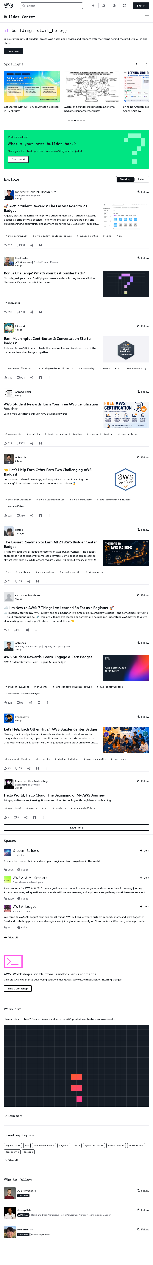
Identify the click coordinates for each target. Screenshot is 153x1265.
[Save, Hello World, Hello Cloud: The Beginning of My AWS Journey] (34, 817)
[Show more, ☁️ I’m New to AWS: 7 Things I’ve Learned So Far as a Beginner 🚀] (44, 630)
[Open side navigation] (147, 17)
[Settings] (114, 5)
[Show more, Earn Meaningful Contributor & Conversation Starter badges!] (49, 377)
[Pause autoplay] (141, 64)
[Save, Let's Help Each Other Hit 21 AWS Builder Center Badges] (37, 768)
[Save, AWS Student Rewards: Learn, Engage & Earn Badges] (39, 702)
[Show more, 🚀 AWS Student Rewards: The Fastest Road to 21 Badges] (49, 245)
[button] (93, 5)
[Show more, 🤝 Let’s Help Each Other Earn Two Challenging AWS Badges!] (49, 515)
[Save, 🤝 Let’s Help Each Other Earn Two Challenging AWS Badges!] (40, 515)
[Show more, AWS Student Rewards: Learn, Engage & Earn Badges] (47, 703)
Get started (18, 159)
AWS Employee (24, 262)
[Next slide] (147, 64)
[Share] (32, 245)
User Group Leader (40, 1234)
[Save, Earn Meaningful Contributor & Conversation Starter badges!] (40, 377)
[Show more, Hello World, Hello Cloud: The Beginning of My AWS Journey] (43, 817)
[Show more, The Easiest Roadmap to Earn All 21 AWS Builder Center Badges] (46, 581)
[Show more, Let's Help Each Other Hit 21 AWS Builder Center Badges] (46, 768)
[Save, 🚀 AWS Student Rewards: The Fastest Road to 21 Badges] (40, 245)
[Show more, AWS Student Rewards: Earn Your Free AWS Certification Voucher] (49, 443)
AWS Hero (23, 1195)
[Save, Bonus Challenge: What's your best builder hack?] (40, 312)
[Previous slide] (136, 64)
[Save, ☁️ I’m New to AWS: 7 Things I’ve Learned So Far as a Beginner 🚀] (36, 629)
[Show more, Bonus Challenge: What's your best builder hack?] (49, 312)
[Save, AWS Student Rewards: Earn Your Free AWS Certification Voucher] (40, 443)
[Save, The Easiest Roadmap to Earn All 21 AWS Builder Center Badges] (37, 581)
